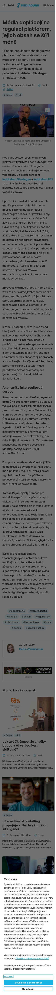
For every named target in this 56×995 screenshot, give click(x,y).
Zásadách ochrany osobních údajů (32, 958)
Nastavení (9, 976)
